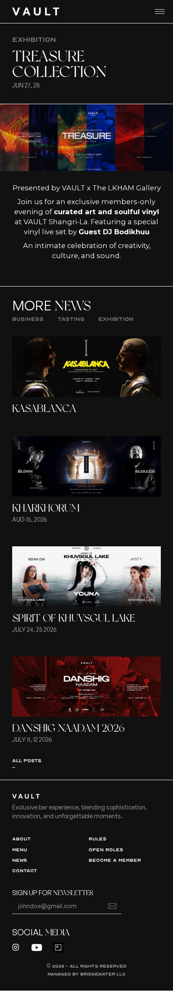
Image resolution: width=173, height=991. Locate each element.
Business (28, 319)
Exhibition (116, 319)
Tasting (71, 319)
